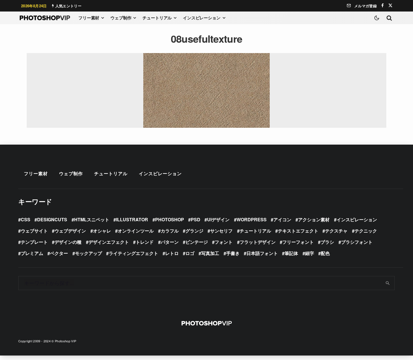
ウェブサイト (34, 230)
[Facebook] (382, 5)
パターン (170, 242)
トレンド (145, 242)
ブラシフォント (357, 242)
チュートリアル (157, 18)
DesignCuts (52, 219)
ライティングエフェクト (133, 253)
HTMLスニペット (91, 219)
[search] (387, 283)
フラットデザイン (258, 242)
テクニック (366, 230)
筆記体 (291, 253)
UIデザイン (218, 219)
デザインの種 (68, 242)
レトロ (172, 253)
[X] (390, 5)
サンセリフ (221, 230)
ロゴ (189, 253)
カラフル (170, 230)
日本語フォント (262, 253)
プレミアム (32, 253)
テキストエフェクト (298, 230)
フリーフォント (298, 242)
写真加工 (210, 253)
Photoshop (169, 219)
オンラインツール (136, 230)
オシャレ (102, 230)
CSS (25, 219)
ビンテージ (196, 242)
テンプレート (34, 242)
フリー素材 (88, 18)
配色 (325, 253)
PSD (195, 219)
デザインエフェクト (108, 242)
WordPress (252, 219)
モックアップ (88, 253)
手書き (233, 253)
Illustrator (132, 219)
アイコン (282, 219)
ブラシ (327, 242)
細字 (309, 253)
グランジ (194, 230)
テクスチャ (336, 230)
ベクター (59, 253)
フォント (224, 242)
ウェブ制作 (120, 18)
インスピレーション (202, 18)
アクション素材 (314, 219)
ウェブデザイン (70, 230)
